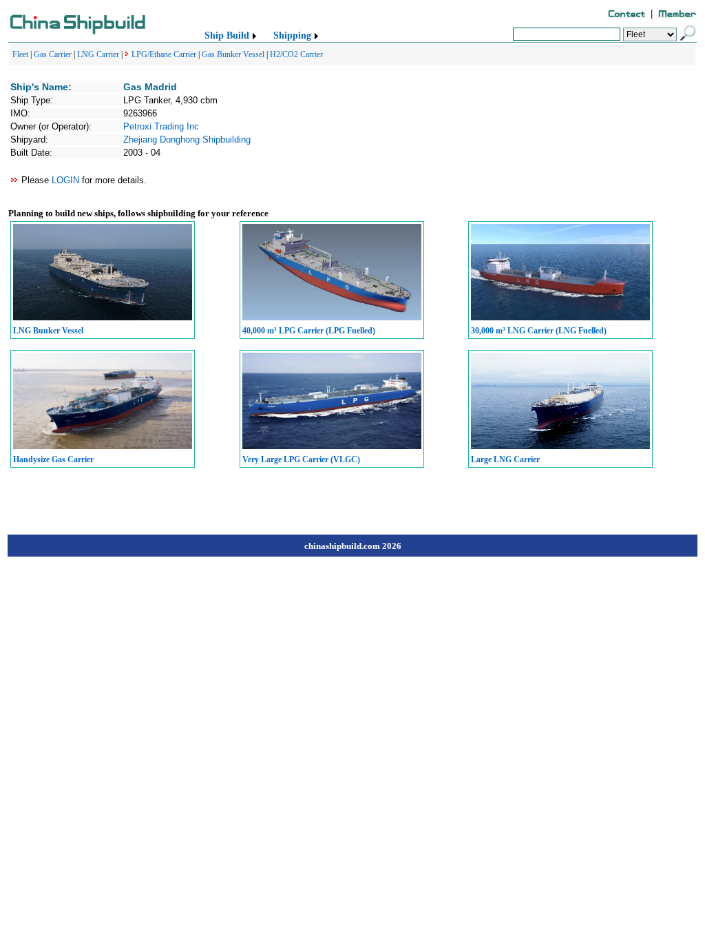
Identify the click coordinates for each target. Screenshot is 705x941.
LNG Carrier (98, 54)
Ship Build (226, 35)
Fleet (20, 54)
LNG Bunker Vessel (48, 330)
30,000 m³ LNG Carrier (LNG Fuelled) (539, 330)
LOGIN (65, 180)
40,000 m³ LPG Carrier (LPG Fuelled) (308, 330)
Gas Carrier (53, 54)
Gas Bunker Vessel (233, 54)
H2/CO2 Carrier (296, 54)
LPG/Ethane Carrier (163, 54)
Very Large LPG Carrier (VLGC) (301, 459)
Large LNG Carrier (505, 459)
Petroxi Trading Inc (161, 126)
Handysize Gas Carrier (53, 459)
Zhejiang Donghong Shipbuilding (187, 139)
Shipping (292, 35)
